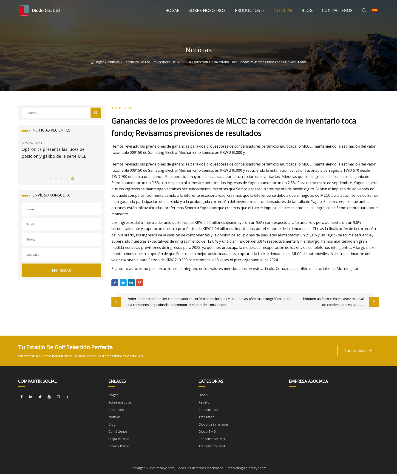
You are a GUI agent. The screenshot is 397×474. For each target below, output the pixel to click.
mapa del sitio (118, 439)
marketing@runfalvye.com (247, 468)
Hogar (172, 10)
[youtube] (49, 396)
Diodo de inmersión (213, 424)
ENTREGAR (61, 270)
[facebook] (21, 396)
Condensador (208, 409)
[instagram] (58, 396)
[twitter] (40, 396)
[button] (50, 178)
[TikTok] (67, 396)
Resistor (204, 402)
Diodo (203, 395)
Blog (307, 10)
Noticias (282, 10)
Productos (247, 10)
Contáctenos (337, 10)
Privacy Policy (118, 446)
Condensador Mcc (212, 439)
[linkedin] (30, 396)
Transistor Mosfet (211, 446)
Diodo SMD (207, 431)
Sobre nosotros (207, 10)
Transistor (206, 417)
